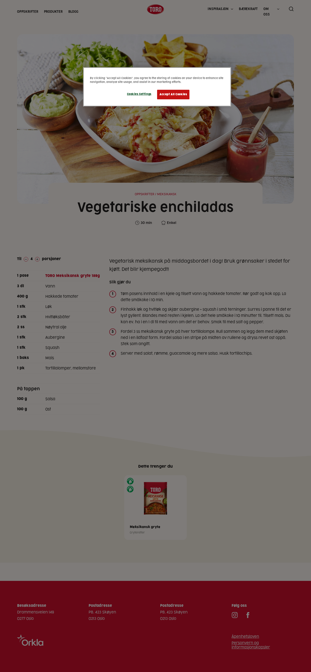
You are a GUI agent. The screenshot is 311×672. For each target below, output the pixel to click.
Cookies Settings (139, 94)
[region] (157, 86)
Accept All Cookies (173, 94)
